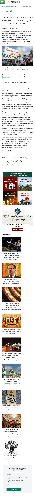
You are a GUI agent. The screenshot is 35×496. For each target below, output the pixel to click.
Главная (3, 6)
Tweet (3, 11)
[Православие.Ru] (13, 2)
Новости (14, 6)
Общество (8, 6)
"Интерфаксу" (6, 77)
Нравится (7, 11)
